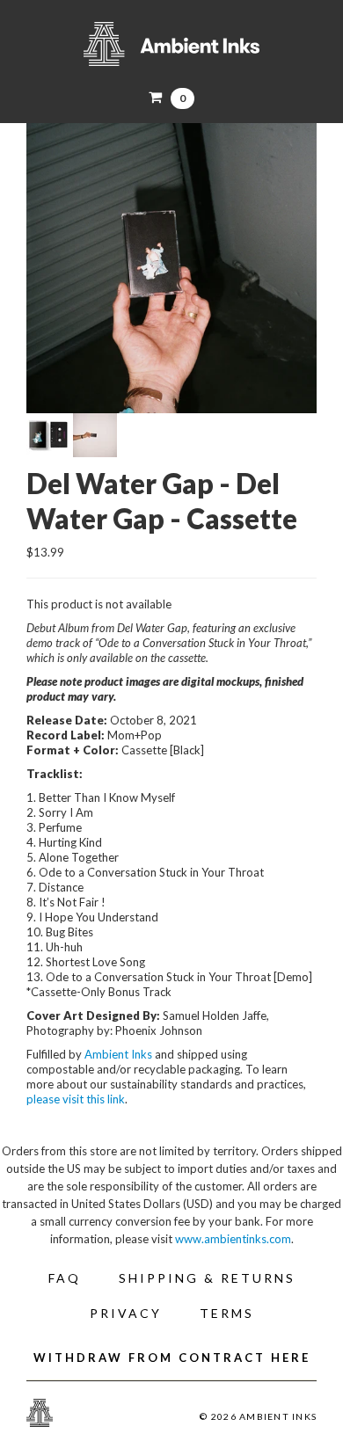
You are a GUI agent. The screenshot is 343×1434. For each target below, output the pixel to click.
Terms (227, 1313)
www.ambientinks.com (233, 1239)
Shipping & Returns (207, 1277)
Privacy (126, 1313)
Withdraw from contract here (171, 1357)
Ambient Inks (171, 44)
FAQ (64, 1277)
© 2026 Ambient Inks (258, 1416)
